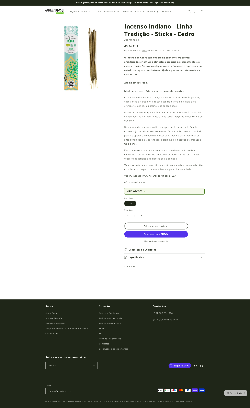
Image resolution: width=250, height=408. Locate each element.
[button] (81, 11)
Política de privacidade (113, 401)
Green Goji (57, 401)
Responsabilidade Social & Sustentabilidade (67, 328)
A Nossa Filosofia (53, 318)
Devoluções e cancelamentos (113, 349)
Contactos (104, 343)
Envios (102, 328)
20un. (130, 203)
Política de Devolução (110, 323)
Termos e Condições (109, 313)
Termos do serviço (133, 401)
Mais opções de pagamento (156, 241)
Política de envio (150, 401)
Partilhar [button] (131, 266)
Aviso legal (164, 401)
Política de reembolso (92, 401)
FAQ (101, 333)
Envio (144, 50)
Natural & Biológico (55, 323)
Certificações (51, 333)
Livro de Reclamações (110, 338)
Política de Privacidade (110, 318)
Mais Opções (136, 191)
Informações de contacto (182, 401)
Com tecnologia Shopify (71, 401)
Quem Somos (51, 313)
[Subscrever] (94, 365)
